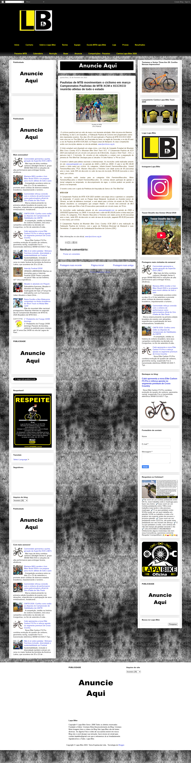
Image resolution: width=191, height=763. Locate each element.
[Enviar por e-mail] (66, 242)
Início (16, 45)
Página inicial (97, 265)
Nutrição (53, 54)
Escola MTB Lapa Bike (96, 45)
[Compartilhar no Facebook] (73, 242)
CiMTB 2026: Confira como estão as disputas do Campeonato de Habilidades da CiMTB (37, 215)
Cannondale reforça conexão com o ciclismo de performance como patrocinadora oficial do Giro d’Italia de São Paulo (37, 197)
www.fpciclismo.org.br (106, 144)
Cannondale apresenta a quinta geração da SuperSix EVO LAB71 (38, 160)
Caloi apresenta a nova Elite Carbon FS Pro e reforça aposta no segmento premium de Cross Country (37, 234)
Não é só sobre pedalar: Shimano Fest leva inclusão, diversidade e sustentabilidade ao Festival (38, 253)
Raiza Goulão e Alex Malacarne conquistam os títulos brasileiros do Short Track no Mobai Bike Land (37, 302)
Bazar (65, 54)
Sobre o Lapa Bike (47, 45)
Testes (65, 45)
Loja (114, 45)
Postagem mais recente (71, 265)
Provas (125, 45)
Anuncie (78, 54)
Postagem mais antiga (123, 265)
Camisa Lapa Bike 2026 (126, 54)
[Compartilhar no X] (71, 242)
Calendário (38, 54)
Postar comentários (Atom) (100, 272)
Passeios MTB (20, 54)
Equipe (77, 45)
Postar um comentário (71, 254)
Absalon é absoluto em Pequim (37, 284)
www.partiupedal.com (74, 164)
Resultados (140, 45)
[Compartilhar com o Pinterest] (76, 242)
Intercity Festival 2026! (33, 268)
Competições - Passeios (99, 54)
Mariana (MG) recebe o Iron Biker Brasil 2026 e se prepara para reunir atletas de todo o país (37, 178)
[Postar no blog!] (68, 242)
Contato (29, 45)
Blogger (121, 745)
